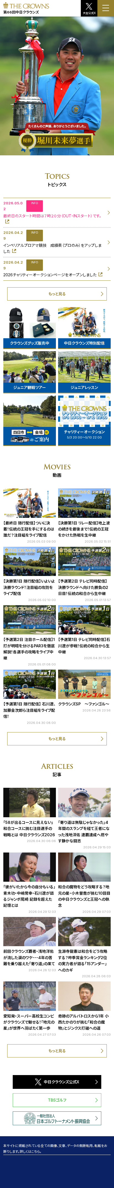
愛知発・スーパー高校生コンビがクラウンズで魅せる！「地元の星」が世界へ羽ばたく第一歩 (29, 1022)
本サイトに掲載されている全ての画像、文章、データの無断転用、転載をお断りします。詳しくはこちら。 (55, 1149)
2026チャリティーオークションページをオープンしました (50, 274)
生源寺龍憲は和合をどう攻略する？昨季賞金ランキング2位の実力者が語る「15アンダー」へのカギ (82, 960)
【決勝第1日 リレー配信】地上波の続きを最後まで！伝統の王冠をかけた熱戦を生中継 (84, 529)
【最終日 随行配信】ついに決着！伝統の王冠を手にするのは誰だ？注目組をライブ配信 (28, 529)
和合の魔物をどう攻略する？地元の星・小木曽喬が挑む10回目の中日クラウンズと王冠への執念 (84, 896)
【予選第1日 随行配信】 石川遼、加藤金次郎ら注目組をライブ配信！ (29, 710)
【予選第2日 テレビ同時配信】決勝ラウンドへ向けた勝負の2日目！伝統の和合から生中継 (83, 587)
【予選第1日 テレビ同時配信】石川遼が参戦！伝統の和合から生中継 (84, 645)
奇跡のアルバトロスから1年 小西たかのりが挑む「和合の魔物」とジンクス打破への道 (83, 1022)
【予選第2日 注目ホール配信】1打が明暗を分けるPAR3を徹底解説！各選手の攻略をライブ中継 (29, 648)
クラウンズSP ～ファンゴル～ (83, 704)
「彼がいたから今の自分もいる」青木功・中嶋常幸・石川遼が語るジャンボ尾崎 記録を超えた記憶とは (29, 896)
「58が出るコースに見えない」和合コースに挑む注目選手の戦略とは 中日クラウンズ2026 (29, 828)
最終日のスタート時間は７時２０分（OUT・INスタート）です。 (52, 215)
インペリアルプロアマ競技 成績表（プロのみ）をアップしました (52, 248)
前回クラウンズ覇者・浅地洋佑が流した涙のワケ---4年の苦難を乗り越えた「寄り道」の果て (29, 957)
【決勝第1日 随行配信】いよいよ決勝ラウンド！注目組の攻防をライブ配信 (29, 587)
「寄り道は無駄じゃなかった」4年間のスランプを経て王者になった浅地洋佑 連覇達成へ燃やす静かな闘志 (84, 831)
